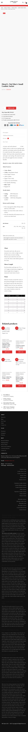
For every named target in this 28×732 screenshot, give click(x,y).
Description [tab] (5, 132)
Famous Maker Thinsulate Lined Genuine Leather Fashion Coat (6, 345)
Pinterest (3, 435)
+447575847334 (8, 463)
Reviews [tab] (5, 138)
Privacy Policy (4, 444)
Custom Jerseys (22, 509)
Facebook (3, 431)
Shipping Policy (4, 442)
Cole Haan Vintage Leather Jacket (20, 346)
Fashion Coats (5, 339)
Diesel (18, 146)
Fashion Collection (7, 7)
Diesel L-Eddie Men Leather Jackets (6, 377)
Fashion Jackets (14, 7)
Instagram (3, 433)
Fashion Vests (23, 475)
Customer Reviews (5, 448)
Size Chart (3, 421)
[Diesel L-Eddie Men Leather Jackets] (7, 365)
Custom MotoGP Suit (21, 507)
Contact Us (3, 425)
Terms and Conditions (6, 446)
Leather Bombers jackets (20, 485)
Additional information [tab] (8, 135)
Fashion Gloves (22, 479)
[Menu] (3, 2)
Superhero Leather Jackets (20, 491)
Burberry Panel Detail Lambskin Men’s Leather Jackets (20, 379)
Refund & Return (5, 440)
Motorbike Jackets (22, 499)
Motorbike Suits (22, 503)
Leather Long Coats (7, 341)
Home (2, 7)
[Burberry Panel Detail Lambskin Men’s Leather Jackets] (21, 365)
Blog (2, 419)
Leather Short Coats (21, 471)
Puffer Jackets (23, 489)
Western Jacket (23, 495)
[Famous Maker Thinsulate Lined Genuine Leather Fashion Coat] (7, 332)
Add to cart (11, 108)
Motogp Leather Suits (21, 501)
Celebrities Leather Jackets (20, 483)
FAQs (2, 423)
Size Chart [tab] (5, 141)
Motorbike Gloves (22, 505)
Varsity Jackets (23, 493)
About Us (3, 417)
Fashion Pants (23, 477)
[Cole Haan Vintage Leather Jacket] (21, 333)
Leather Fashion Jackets (22, 7)
